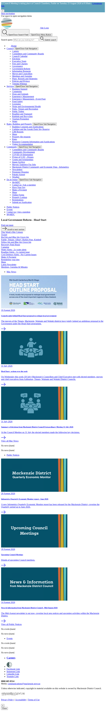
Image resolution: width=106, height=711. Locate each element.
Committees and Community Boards (28, 54)
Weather (15, 177)
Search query (7, 40)
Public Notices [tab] (13, 455)
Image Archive (18, 162)
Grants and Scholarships (22, 159)
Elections (16, 59)
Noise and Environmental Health (26, 106)
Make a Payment (19, 190)
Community (12, 147)
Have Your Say (18, 187)
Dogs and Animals (20, 94)
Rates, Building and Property (19, 124)
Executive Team (19, 61)
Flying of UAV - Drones (23, 157)
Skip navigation (8, 13)
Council (10, 48)
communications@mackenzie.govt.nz (24, 684)
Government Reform (21, 69)
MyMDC (16, 182)
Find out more (7, 225)
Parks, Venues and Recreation (25, 109)
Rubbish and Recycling (22, 116)
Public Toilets (18, 111)
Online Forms (18, 195)
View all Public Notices (11, 624)
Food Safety (17, 101)
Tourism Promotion (20, 119)
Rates (14, 139)
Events (10, 209)
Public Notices (13, 207)
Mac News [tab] (11, 272)
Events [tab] (10, 638)
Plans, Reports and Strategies (24, 78)
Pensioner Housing (20, 172)
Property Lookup (19, 197)
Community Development (23, 152)
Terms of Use (34, 700)
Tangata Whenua (19, 83)
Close (4, 708)
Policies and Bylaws (21, 81)
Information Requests (21, 71)
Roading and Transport (22, 114)
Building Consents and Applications (27, 127)
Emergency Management (23, 96)
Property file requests (21, 137)
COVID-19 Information (22, 154)
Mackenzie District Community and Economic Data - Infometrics (40, 167)
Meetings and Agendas (22, 76)
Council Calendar (19, 56)
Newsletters (17, 169)
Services (10, 86)
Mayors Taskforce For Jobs (24, 164)
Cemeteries (17, 91)
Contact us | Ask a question (24, 185)
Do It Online (12, 179)
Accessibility (20, 700)
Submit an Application (22, 202)
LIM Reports (17, 132)
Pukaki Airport (18, 174)
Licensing (16, 104)
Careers (15, 51)
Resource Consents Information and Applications (33, 142)
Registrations (17, 200)
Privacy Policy (7, 700)
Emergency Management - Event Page (29, 99)
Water (14, 121)
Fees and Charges (20, 64)
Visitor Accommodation (22, 144)
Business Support (19, 89)
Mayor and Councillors (22, 73)
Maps (14, 134)
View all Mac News (9, 441)
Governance (17, 66)
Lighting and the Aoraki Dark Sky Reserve (31, 129)
